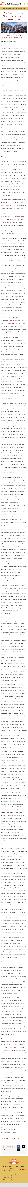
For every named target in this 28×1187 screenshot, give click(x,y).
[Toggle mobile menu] (25, 4)
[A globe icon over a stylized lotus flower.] (14, 1158)
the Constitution (15, 320)
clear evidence (10, 1050)
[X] (23, 1146)
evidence (12, 815)
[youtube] (20, 1169)
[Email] (18, 1150)
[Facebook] (18, 1146)
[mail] (23, 1169)
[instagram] (17, 1169)
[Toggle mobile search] (27, 4)
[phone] (17, 1172)
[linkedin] (25, 1169)
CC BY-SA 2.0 (15, 37)
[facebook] (15, 1169)
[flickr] (15, 1172)
